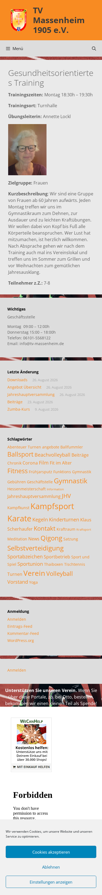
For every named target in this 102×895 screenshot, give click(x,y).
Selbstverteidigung (35, 547)
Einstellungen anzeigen (51, 882)
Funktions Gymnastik (72, 471)
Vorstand (17, 582)
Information (55, 489)
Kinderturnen (64, 519)
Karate (19, 518)
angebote (50, 447)
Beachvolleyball (52, 454)
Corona (30, 463)
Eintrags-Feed (19, 626)
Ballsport (20, 454)
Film (44, 462)
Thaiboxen (53, 564)
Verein (34, 573)
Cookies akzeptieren (51, 852)
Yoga (33, 582)
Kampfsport (52, 506)
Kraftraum (66, 529)
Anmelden (16, 619)
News (33, 539)
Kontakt (44, 528)
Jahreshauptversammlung (31, 394)
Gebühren (16, 481)
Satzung (70, 539)
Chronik (14, 463)
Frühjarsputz (40, 471)
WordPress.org (20, 640)
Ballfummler (71, 447)
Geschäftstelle (40, 481)
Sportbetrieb (57, 557)
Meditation (17, 539)
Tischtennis (74, 564)
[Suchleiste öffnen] (94, 48)
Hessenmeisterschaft (26, 488)
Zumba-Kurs (18, 409)
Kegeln (40, 519)
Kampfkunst (18, 507)
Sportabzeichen (25, 556)
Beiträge (15, 401)
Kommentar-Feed (23, 633)
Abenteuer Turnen (24, 447)
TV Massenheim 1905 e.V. (59, 20)
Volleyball (59, 573)
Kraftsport (83, 529)
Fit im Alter (61, 463)
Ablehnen (51, 867)
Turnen (14, 574)
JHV (66, 496)
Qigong (51, 537)
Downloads (17, 379)
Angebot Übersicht (24, 387)
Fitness (17, 471)
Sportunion (30, 564)
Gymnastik (70, 480)
